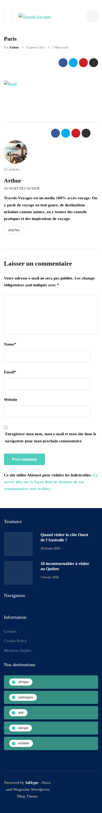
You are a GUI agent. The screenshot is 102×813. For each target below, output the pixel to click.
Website (10, 399)
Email (10, 372)
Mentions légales (17, 650)
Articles (14, 230)
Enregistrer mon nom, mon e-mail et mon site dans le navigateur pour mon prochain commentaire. (50, 437)
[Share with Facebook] (63, 62)
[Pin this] (83, 62)
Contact (10, 631)
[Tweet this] (73, 62)
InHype (31, 782)
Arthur (14, 47)
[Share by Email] (93, 62)
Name (10, 344)
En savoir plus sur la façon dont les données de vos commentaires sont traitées (51, 482)
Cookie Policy (15, 641)
